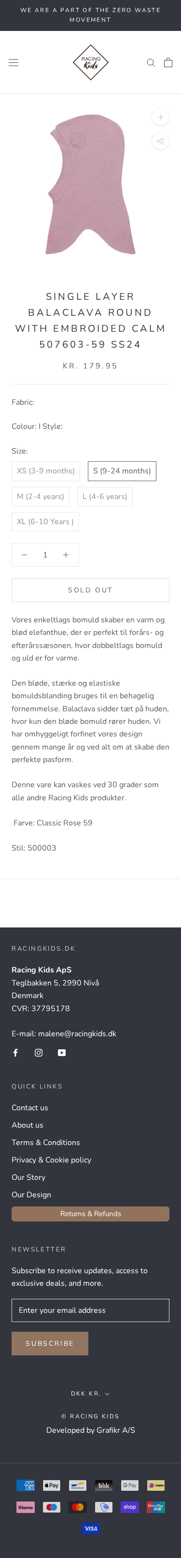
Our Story (28, 1177)
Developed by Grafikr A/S (90, 1430)
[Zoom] (160, 116)
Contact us (30, 1107)
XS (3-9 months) (46, 471)
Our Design (31, 1195)
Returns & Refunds (90, 1214)
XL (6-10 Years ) (45, 521)
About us (27, 1125)
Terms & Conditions (46, 1142)
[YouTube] (62, 1052)
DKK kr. (86, 1393)
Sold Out (90, 590)
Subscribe (50, 1343)
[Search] (151, 62)
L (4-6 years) (105, 496)
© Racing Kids (90, 1416)
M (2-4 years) (40, 496)
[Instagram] (38, 1052)
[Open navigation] (13, 62)
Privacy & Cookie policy (51, 1160)
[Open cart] (168, 62)
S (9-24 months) (122, 471)
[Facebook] (15, 1052)
